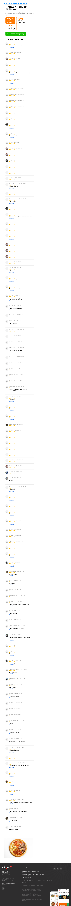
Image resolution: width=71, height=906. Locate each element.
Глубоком (33, 889)
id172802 (11, 684)
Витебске (33, 885)
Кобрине (35, 891)
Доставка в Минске (26, 885)
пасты (29, 874)
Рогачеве (28, 898)
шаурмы (34, 871)
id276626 (11, 714)
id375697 (11, 634)
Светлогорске (34, 898)
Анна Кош (11, 52)
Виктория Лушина (12, 106)
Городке (38, 889)
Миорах (38, 893)
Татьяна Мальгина (13, 166)
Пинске (23, 896)
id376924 (11, 495)
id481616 (11, 261)
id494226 (11, 380)
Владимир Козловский (13, 678)
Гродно (37, 885)
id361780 (11, 177)
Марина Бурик (12, 541)
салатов (24, 875)
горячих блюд (35, 872)
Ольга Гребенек (12, 88)
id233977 (11, 529)
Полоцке (28, 896)
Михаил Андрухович (13, 762)
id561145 (11, 79)
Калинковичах (25, 891)
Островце (34, 895)
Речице (23, 898)
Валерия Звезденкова (13, 198)
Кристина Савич (12, 314)
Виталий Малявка (12, 347)
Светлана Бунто (12, 70)
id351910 (11, 790)
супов (29, 872)
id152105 (11, 589)
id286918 (11, 43)
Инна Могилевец (12, 799)
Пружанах (38, 896)
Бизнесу (24, 867)
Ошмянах (39, 895)
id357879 (11, 580)
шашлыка (24, 874)
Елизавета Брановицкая (14, 669)
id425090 (11, 471)
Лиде (27, 893)
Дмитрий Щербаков (13, 160)
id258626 (11, 477)
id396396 (11, 535)
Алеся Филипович (12, 286)
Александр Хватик (13, 442)
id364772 (11, 693)
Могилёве (28, 886)
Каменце (31, 891)
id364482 (11, 702)
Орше (30, 895)
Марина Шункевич (13, 424)
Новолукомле (35, 894)
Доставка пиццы (26, 871)
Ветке (23, 889)
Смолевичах (28, 899)
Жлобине (30, 890)
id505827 (11, 295)
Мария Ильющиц (12, 747)
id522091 (11, 267)
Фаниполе (24, 900)
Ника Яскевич (12, 112)
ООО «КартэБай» (6, 872)
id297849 (11, 436)
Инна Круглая (12, 781)
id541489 (11, 305)
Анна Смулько (12, 58)
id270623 (11, 619)
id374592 (11, 229)
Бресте (23, 886)
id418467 (11, 511)
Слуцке (23, 899)
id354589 (11, 772)
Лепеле (23, 893)
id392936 (11, 553)
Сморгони (34, 899)
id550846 (11, 192)
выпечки (35, 875)
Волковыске (27, 889)
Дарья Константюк (13, 625)
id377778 (11, 610)
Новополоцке (25, 895)
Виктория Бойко (12, 651)
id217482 (11, 448)
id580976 (11, 171)
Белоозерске (25, 888)
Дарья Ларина (12, 124)
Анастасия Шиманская (13, 547)
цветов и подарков (26, 877)
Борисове (40, 888)
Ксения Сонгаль (12, 208)
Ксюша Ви (11, 320)
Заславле (39, 890)
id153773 (11, 520)
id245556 (11, 142)
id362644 (11, 738)
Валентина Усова (12, 223)
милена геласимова (13, 505)
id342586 (11, 756)
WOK (37, 874)
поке (33, 874)
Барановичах (33, 886)
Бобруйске (35, 888)
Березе (30, 888)
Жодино (34, 890)
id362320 (11, 708)
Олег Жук (11, 453)
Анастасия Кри (12, 374)
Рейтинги (31, 867)
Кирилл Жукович (12, 459)
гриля (42, 872)
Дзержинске (24, 890)
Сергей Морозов (12, 571)
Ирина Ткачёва (12, 213)
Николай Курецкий (13, 595)
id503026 (11, 396)
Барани (38, 886)
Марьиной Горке (32, 893)
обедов (29, 875)
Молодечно (28, 894)
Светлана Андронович (13, 183)
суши (38, 871)
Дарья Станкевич (12, 329)
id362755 (11, 729)
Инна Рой (11, 808)
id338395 (11, 826)
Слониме (40, 898)
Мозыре (23, 894)
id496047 (11, 415)
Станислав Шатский (13, 486)
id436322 (11, 362)
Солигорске (39, 899)
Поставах (33, 896)
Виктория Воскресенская (14, 133)
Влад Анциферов (12, 645)
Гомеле (41, 885)
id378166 (11, 601)
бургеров (24, 872)
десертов (42, 874)
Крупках (40, 891)
